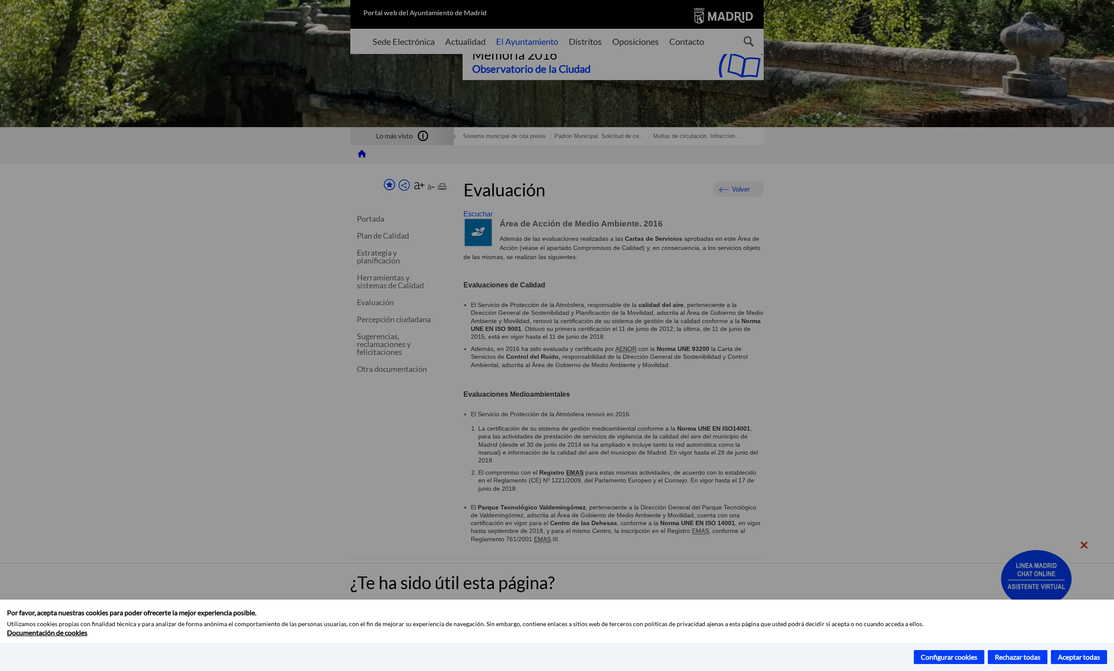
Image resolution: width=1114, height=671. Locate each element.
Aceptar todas (1079, 657)
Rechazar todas (1017, 657)
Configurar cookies (949, 657)
